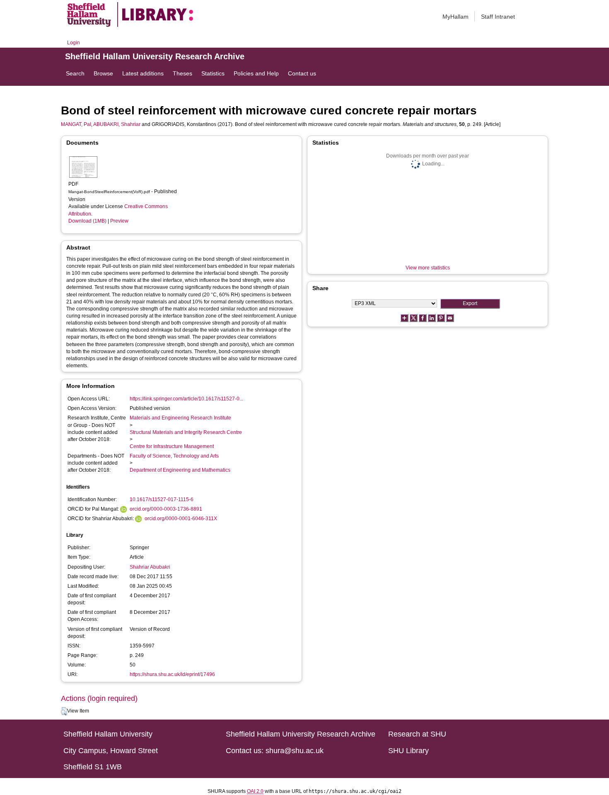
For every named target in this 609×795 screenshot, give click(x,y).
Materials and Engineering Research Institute (180, 418)
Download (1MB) (87, 221)
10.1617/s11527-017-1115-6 (161, 499)
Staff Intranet (498, 16)
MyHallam (455, 16)
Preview (119, 221)
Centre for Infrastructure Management (172, 446)
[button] (64, 711)
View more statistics (428, 268)
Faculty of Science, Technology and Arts (174, 456)
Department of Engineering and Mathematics (180, 470)
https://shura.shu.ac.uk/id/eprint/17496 (172, 674)
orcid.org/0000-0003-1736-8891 (166, 509)
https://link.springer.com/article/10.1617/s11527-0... (186, 399)
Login (73, 43)
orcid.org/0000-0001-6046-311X (181, 518)
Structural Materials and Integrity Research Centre (186, 432)
